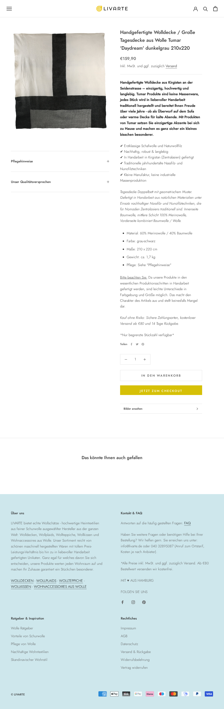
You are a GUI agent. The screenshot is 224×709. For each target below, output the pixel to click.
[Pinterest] (143, 344)
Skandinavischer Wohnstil (29, 659)
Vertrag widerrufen (134, 667)
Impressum (128, 628)
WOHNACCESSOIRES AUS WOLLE (60, 586)
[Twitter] (137, 344)
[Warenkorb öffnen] (215, 8)
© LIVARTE (18, 694)
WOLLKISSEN (21, 586)
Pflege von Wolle (23, 643)
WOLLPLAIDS (46, 580)
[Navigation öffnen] (9, 9)
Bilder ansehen (133, 409)
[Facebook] (131, 344)
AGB (124, 636)
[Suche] (205, 8)
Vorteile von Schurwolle (28, 636)
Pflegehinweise (22, 161)
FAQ (187, 523)
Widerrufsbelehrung (135, 659)
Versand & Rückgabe (136, 651)
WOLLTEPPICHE (71, 580)
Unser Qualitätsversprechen (31, 181)
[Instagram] (133, 602)
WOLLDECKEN (22, 580)
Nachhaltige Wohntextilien (30, 651)
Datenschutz (129, 643)
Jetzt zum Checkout (161, 391)
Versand (171, 65)
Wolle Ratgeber (22, 628)
